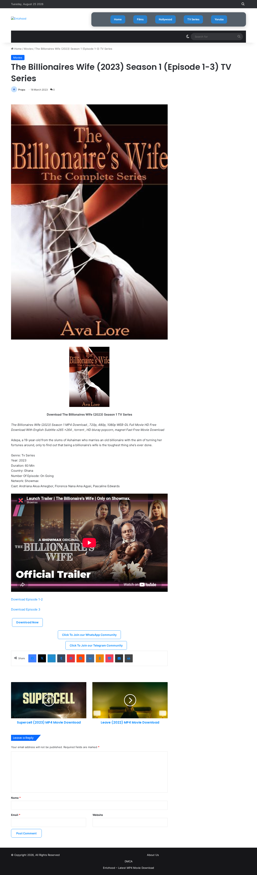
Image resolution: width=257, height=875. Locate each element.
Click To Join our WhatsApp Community (89, 634)
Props (21, 89)
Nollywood (165, 19)
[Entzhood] (18, 18)
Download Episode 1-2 (27, 599)
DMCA (129, 861)
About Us (153, 854)
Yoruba (219, 19)
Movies (28, 48)
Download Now (27, 622)
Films (140, 19)
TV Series (193, 19)
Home (118, 19)
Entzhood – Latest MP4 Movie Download (128, 867)
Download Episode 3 (25, 609)
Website (98, 814)
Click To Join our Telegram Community (96, 645)
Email (15, 814)
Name (16, 797)
